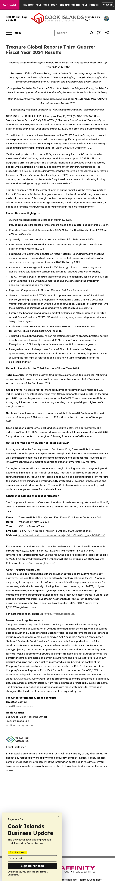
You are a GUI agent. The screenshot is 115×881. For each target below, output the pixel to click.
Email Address (17, 852)
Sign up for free (32, 866)
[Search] (91, 32)
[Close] (58, 816)
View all (107, 4)
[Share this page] (107, 33)
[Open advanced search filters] (98, 32)
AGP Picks (9, 4)
